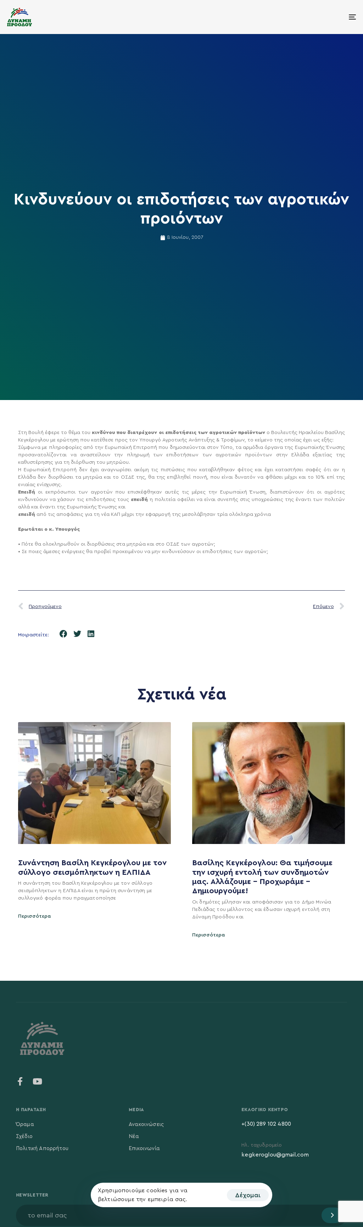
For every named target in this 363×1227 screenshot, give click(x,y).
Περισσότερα (34, 916)
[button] (64, 634)
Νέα (134, 1136)
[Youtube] (37, 1081)
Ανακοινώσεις (146, 1124)
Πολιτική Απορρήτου (42, 1148)
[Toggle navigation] (298, 17)
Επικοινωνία (144, 1148)
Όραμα (25, 1124)
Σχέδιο (24, 1136)
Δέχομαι (248, 1195)
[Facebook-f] (20, 1081)
